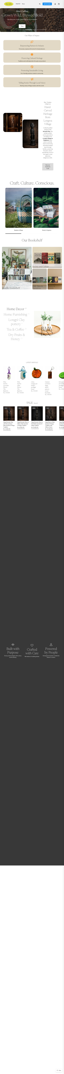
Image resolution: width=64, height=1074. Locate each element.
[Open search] (40, 4)
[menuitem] (23, 4)
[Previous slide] (9, 210)
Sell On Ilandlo (47, 4)
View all (36, 403)
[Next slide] (54, 210)
